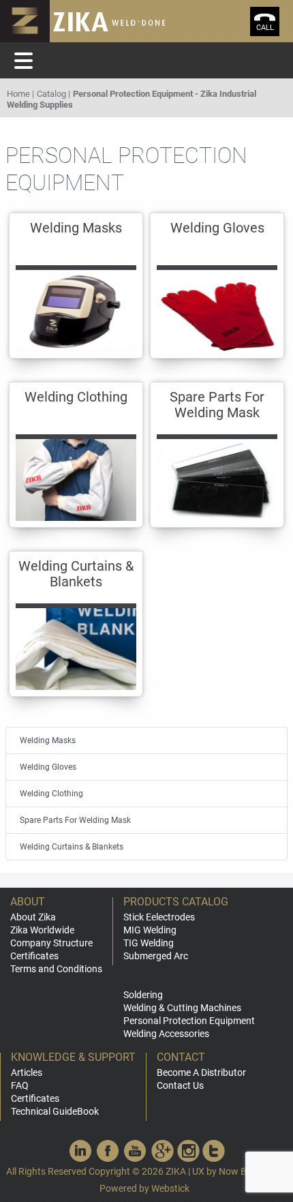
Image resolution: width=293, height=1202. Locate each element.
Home (18, 94)
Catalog (51, 94)
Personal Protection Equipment (189, 1020)
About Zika (33, 917)
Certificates (34, 955)
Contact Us (180, 1085)
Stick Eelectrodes (159, 917)
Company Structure (51, 942)
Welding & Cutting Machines (182, 1007)
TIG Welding (148, 942)
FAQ (20, 1085)
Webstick (170, 1188)
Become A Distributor (201, 1072)
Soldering (143, 994)
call (265, 27)
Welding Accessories (166, 1033)
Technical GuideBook (55, 1111)
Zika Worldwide (42, 930)
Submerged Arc (155, 955)
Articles (26, 1072)
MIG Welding (149, 930)
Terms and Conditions (56, 968)
